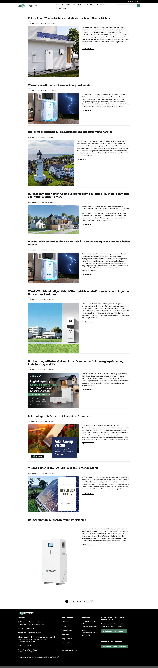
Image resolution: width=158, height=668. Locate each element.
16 (87, 601)
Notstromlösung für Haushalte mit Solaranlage (57, 519)
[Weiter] (91, 601)
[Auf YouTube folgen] (35, 650)
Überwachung (61, 8)
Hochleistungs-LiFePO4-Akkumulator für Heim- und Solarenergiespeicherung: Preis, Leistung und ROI (76, 363)
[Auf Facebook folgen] (19, 650)
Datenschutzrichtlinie (69, 650)
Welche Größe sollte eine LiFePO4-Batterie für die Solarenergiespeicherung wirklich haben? (79, 243)
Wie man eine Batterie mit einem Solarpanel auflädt (60, 85)
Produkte (76, 4)
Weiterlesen (88, 48)
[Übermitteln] (138, 5)
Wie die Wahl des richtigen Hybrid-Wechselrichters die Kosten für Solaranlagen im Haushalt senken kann (78, 293)
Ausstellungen (67, 635)
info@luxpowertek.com (36, 624)
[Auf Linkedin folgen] (32, 650)
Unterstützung (88, 4)
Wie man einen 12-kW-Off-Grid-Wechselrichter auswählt (63, 468)
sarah (54, 23)
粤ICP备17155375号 (52, 657)
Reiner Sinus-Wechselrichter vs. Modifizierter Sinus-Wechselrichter (69, 18)
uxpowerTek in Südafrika (36, 657)
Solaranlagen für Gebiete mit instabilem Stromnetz (59, 416)
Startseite (59, 4)
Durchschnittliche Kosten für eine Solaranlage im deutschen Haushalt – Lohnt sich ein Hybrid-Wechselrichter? (78, 195)
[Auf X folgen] (29, 650)
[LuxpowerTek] (27, 6)
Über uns (67, 4)
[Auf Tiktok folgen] (26, 650)
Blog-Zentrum (67, 639)
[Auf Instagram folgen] (22, 650)
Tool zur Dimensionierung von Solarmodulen (88, 632)
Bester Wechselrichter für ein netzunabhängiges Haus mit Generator (70, 132)
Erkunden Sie (101, 4)
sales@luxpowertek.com (34, 622)
